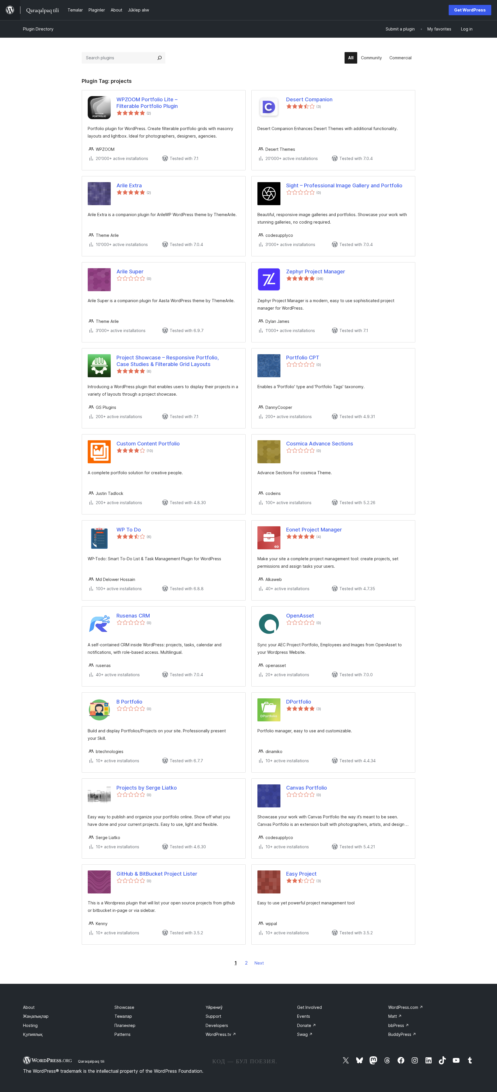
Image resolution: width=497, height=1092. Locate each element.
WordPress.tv (221, 1034)
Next (259, 962)
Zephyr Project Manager (315, 271)
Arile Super (130, 271)
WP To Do (128, 530)
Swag (305, 1034)
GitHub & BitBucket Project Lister (156, 874)
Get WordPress (470, 9)
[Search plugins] (159, 58)
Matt (395, 1016)
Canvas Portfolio (306, 788)
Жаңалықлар (36, 1016)
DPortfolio (298, 702)
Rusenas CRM (133, 616)
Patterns (122, 1034)
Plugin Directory (38, 28)
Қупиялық (33, 1034)
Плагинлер (124, 1025)
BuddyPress (402, 1034)
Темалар (123, 1016)
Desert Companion (309, 99)
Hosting (30, 1025)
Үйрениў (214, 1007)
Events (303, 1016)
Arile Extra (129, 185)
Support (213, 1016)
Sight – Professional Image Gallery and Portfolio (344, 185)
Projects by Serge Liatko (146, 788)
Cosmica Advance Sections (319, 444)
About (29, 1007)
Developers (217, 1025)
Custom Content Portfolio (148, 444)
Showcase (124, 1007)
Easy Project (301, 874)
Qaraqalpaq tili (91, 1061)
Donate (306, 1025)
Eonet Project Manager (314, 530)
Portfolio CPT (302, 358)
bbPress (398, 1025)
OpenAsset (300, 616)
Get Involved (309, 1007)
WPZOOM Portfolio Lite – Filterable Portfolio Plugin (147, 102)
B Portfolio (129, 702)
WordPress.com (405, 1007)
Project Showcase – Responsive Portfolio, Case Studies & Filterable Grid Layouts (167, 361)
